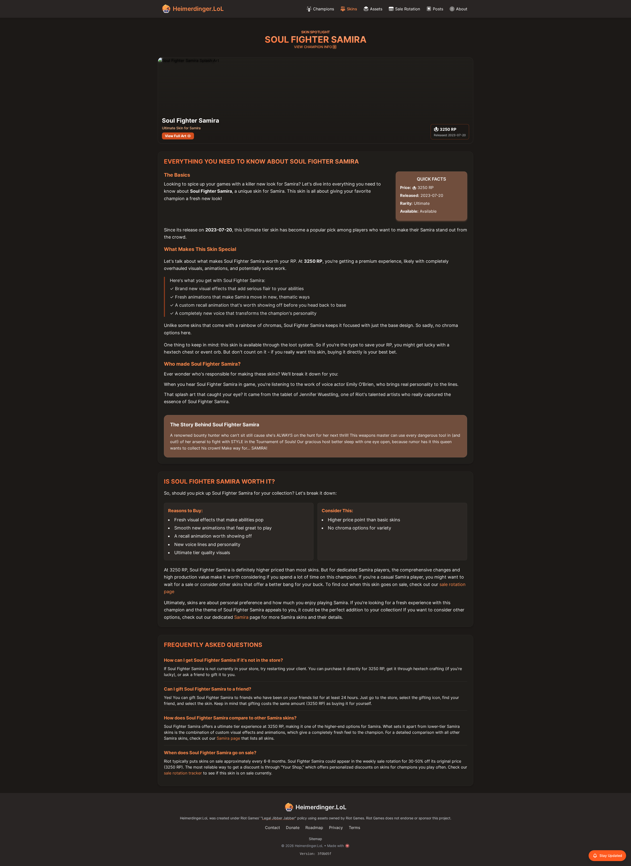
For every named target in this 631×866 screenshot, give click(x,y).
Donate (292, 827)
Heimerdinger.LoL (321, 807)
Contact (272, 827)
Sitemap (315, 839)
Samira (241, 617)
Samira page (228, 738)
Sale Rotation (407, 8)
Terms (354, 827)
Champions (323, 8)
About (461, 8)
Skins (352, 8)
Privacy (336, 827)
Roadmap (314, 827)
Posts (438, 8)
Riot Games (250, 818)
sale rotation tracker (183, 773)
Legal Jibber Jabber (278, 818)
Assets (376, 8)
